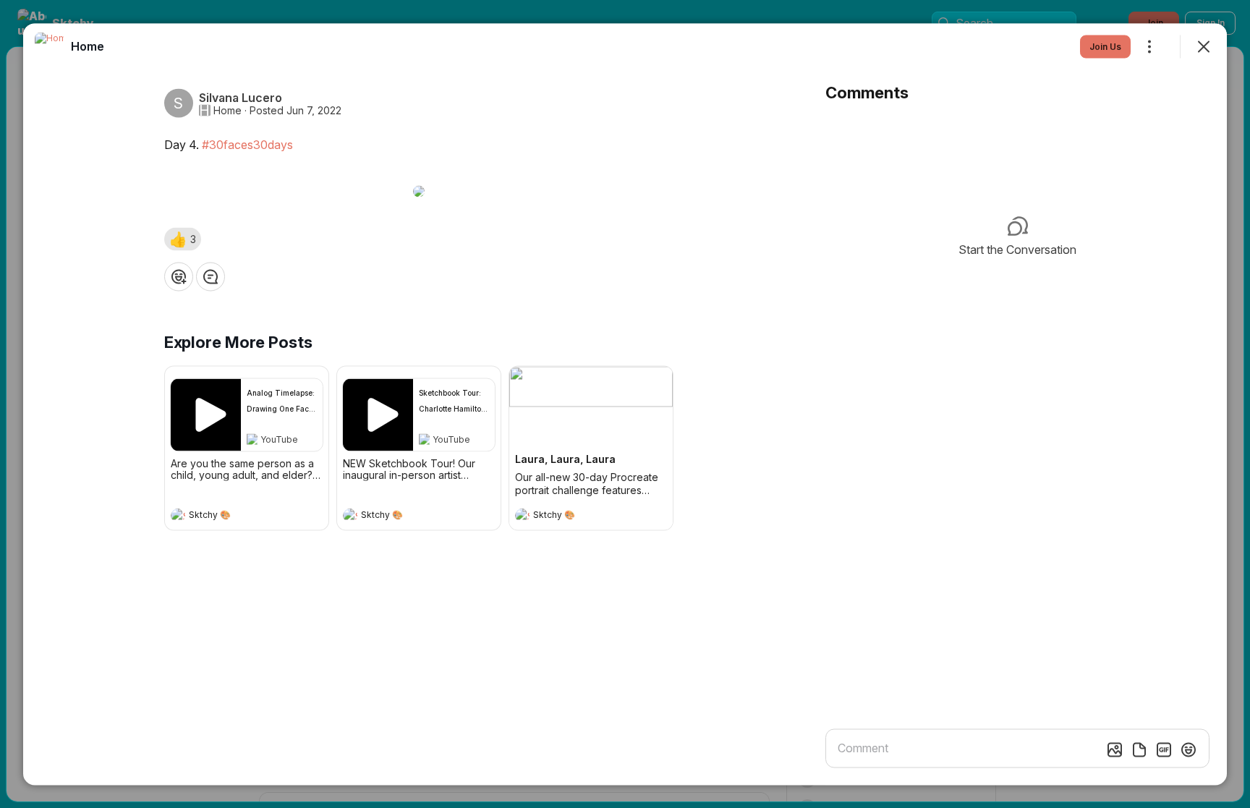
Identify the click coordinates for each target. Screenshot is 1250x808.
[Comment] (210, 276)
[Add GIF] (1163, 749)
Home (227, 110)
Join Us (1105, 46)
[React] (178, 276)
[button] (182, 238)
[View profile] (178, 515)
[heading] (232, 516)
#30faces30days (247, 144)
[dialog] (625, 404)
